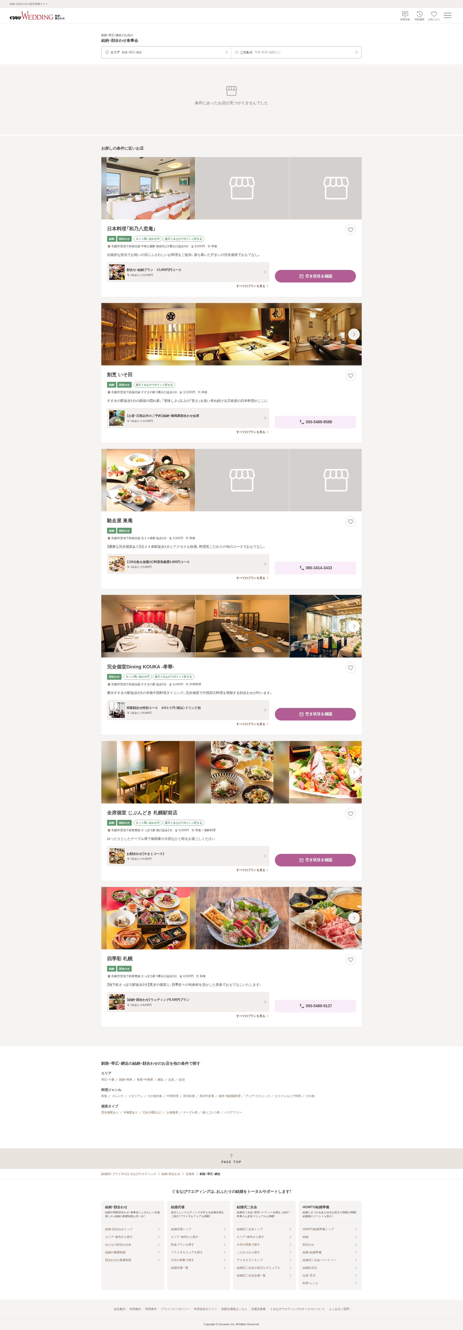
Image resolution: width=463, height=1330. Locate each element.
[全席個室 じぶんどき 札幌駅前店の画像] (231, 772)
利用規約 (135, 1309)
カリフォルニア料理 (288, 1096)
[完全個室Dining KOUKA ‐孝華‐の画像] (231, 626)
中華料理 (172, 1096)
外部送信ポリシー (205, 1309)
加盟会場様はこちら (234, 1309)
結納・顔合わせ (171, 1174)
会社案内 (119, 1309)
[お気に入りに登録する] (350, 229)
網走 (160, 1079)
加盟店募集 (258, 1309)
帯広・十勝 (107, 1079)
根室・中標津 (145, 1079)
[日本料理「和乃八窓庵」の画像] (231, 188)
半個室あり (130, 1112)
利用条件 (151, 1309)
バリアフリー (233, 1112)
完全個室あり (110, 1112)
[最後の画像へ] (354, 334)
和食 (104, 1096)
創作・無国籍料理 (230, 1096)
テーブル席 (190, 1112)
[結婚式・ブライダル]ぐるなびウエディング (128, 1174)
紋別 (182, 1079)
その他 (310, 1096)
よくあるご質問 (339, 1309)
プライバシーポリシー (175, 1309)
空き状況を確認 (318, 276)
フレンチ (117, 1096)
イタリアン (135, 1096)
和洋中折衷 (207, 1096)
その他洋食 (155, 1096)
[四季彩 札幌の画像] (231, 918)
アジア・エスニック (257, 1096)
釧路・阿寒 (125, 1079)
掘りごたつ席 (211, 1112)
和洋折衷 (189, 1096)
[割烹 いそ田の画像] (231, 334)
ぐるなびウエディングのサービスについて (297, 1309)
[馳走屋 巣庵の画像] (231, 480)
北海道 (190, 1174)
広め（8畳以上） (152, 1112)
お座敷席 (172, 1112)
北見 (171, 1079)
